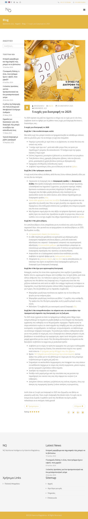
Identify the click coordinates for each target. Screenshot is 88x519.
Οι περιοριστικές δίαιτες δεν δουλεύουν (44, 234)
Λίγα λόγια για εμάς (54, 488)
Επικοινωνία (52, 498)
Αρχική (17, 24)
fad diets (59, 259)
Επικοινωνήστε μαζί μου (47, 245)
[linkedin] (17, 2)
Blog (23, 24)
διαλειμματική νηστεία (63, 256)
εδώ (46, 197)
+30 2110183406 (65, 2)
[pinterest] (14, 2)
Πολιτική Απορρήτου (12, 484)
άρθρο (74, 166)
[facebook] (11, 2)
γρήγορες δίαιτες (46, 259)
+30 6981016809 (79, 2)
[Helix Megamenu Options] (84, 10)
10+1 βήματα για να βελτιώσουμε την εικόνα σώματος (54, 354)
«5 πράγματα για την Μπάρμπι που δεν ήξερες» (56, 351)
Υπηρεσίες (51, 493)
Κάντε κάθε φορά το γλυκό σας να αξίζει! (44, 200)
